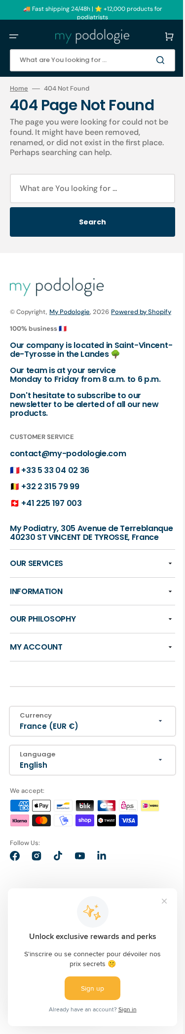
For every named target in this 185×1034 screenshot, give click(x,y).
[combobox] (89, 60)
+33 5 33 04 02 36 (55, 480)
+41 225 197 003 (51, 513)
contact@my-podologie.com (68, 464)
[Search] (155, 60)
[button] (14, 36)
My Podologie (69, 312)
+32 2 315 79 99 (50, 496)
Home (19, 89)
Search (89, 222)
